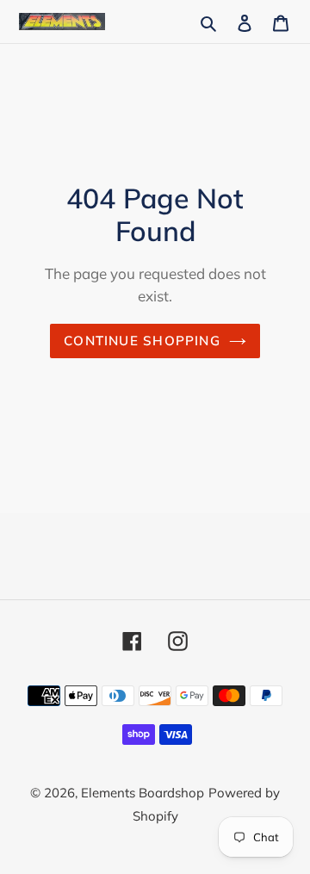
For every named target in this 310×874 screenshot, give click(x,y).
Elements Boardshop (142, 792)
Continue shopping (142, 340)
